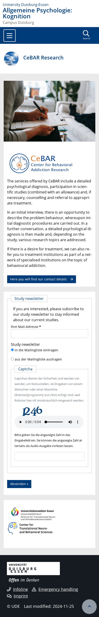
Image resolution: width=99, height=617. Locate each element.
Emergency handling (58, 589)
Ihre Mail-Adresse (26, 326)
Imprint (21, 596)
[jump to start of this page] (89, 606)
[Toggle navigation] (9, 35)
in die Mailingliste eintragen (36, 350)
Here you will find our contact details (38, 279)
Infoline (20, 589)
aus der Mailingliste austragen (38, 359)
